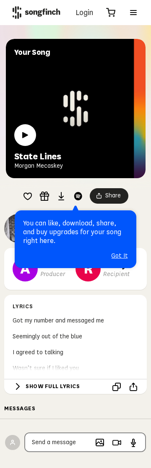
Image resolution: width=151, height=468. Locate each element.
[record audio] (133, 442)
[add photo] (100, 442)
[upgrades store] (44, 196)
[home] (36, 12)
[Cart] (111, 13)
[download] (61, 196)
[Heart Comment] (28, 196)
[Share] (133, 387)
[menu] (133, 13)
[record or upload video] (117, 442)
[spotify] (78, 196)
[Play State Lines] (25, 135)
